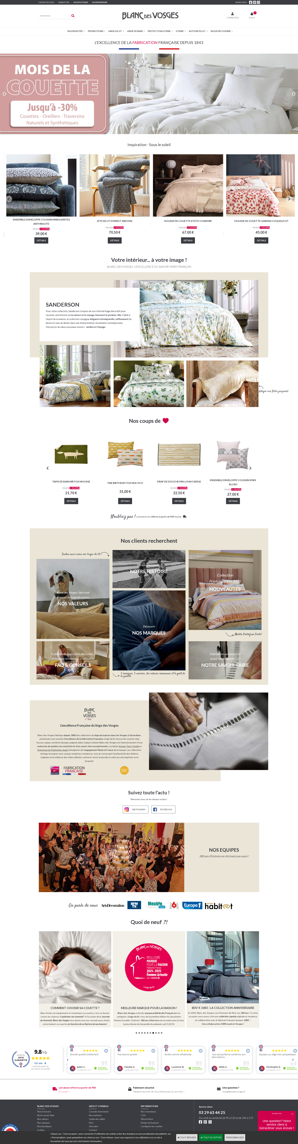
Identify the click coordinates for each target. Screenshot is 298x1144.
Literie (180, 31)
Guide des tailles (97, 1119)
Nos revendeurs (99, 2)
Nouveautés (75, 31)
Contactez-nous (46, 2)
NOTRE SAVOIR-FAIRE (225, 665)
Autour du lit (197, 31)
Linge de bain (135, 31)
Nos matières (95, 1115)
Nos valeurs (73, 603)
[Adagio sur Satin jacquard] (222, 384)
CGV (143, 1115)
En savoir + (64, 1091)
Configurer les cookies (152, 1126)
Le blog (40, 1130)
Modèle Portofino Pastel (248, 634)
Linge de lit (115, 31)
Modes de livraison (150, 1122)
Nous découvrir (220, 31)
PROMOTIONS (95, 31)
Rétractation (147, 1119)
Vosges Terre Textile (129, 746)
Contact (93, 1130)
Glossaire (93, 1126)
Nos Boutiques (81, 2)
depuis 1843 (70, 735)
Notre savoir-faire (45, 1115)
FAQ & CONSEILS (73, 665)
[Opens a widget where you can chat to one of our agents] (277, 1126)
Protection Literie (159, 31)
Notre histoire (44, 1111)
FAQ (91, 1122)
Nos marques (43, 1122)
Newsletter (63, 2)
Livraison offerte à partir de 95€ (77, 1087)
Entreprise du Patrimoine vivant (52, 750)
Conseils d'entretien (99, 1111)
